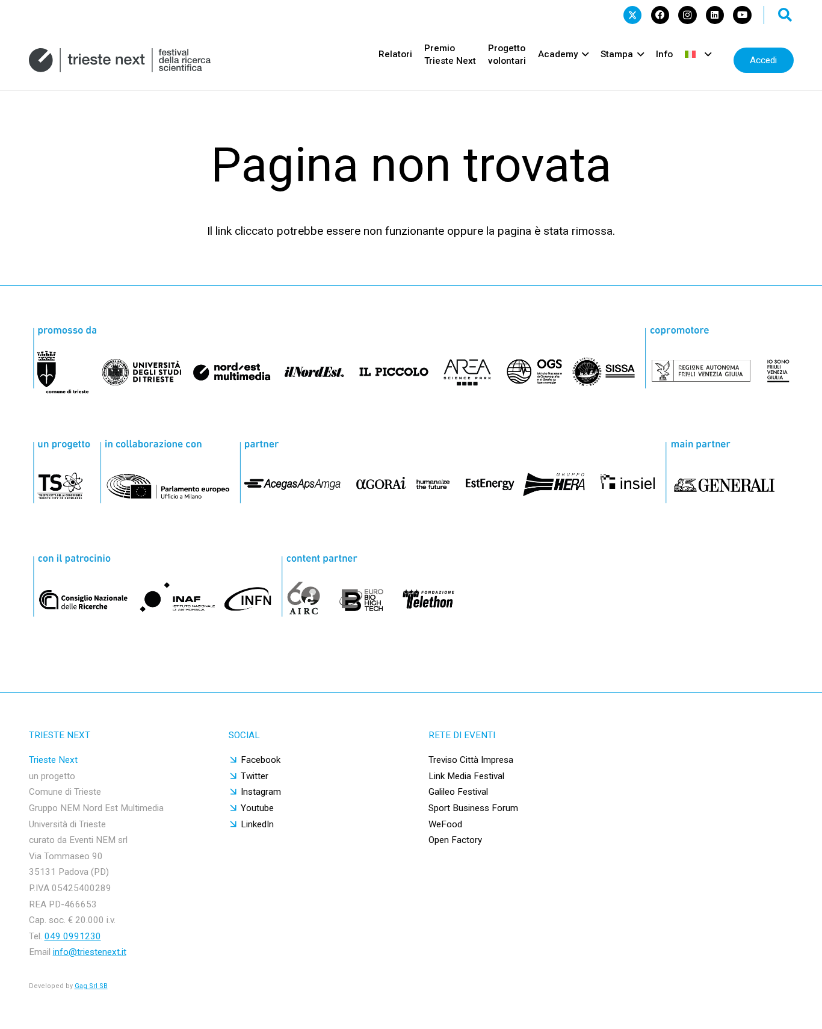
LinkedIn (257, 824)
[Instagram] (687, 15)
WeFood (445, 824)
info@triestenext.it (89, 952)
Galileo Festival (458, 791)
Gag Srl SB (91, 986)
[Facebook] (660, 15)
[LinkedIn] (715, 15)
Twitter (254, 776)
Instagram (261, 791)
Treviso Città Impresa (470, 759)
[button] (785, 15)
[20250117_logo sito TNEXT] (120, 60)
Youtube (257, 808)
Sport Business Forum (473, 808)
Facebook (260, 759)
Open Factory (455, 840)
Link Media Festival (466, 776)
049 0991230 (73, 936)
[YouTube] (742, 15)
